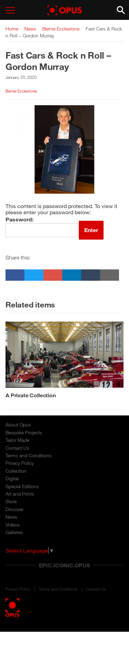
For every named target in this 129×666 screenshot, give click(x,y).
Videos (13, 525)
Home (12, 29)
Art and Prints (20, 494)
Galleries (14, 532)
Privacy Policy (20, 463)
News (30, 29)
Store (11, 501)
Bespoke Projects (24, 432)
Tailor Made (17, 440)
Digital (12, 478)
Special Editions (22, 486)
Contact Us (17, 448)
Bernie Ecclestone (60, 29)
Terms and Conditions (29, 455)
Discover (14, 509)
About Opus (18, 424)
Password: (19, 219)
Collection (16, 471)
